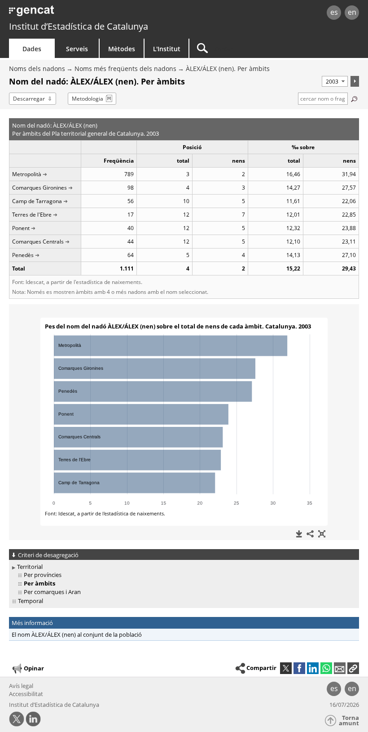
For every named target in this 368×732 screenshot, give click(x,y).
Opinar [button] (34, 668)
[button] (353, 668)
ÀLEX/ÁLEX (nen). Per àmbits (228, 68)
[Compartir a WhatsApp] (326, 668)
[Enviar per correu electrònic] (340, 668)
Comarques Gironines (39, 187)
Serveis (77, 48)
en (352, 12)
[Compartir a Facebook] (299, 668)
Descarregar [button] (29, 98)
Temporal (30, 601)
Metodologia (87, 98)
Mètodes (121, 48)
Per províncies (42, 575)
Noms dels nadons (37, 68)
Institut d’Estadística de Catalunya (78, 26)
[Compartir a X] (286, 668)
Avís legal (21, 686)
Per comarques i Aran (52, 592)
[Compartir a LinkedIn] (313, 668)
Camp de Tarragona (37, 201)
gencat (79, 13)
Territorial (30, 567)
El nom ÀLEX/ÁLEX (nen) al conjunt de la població (77, 634)
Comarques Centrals (38, 241)
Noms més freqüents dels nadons (125, 68)
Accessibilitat (26, 694)
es (334, 12)
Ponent (21, 228)
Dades (31, 48)
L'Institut (166, 48)
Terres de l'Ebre (32, 214)
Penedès (23, 255)
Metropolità (26, 174)
